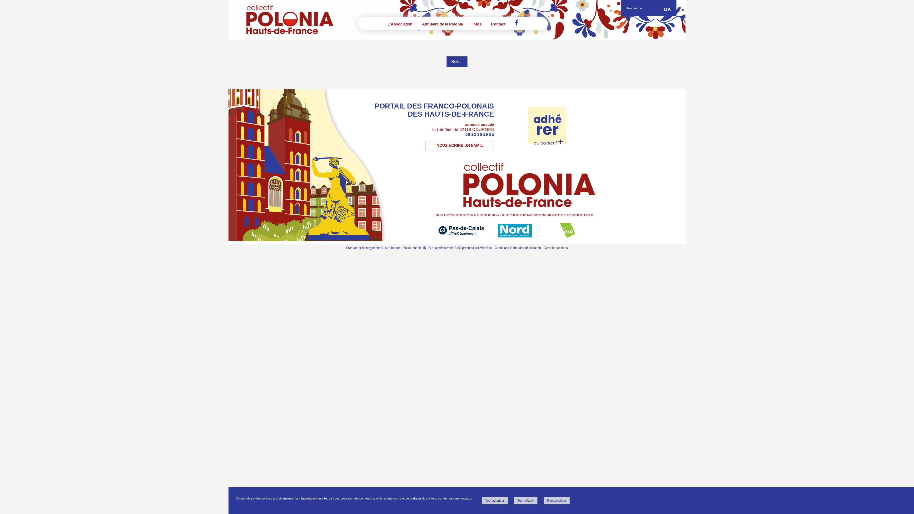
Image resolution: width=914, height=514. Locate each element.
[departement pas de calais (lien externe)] (461, 237)
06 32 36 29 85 (479, 134)
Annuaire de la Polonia (442, 24)
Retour (457, 61)
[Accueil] (283, 20)
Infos (477, 24)
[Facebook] (516, 22)
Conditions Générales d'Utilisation (518, 248)
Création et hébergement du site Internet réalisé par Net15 (386, 248)
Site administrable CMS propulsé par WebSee (460, 248)
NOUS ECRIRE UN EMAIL (460, 145)
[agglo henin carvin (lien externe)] (568, 237)
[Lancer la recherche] (667, 9)
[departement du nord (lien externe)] (515, 237)
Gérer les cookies (556, 248)
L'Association (399, 24)
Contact (498, 24)
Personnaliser (556, 500)
